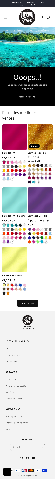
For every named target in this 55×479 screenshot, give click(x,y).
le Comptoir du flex (30, 476)
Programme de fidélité (16, 386)
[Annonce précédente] (5, 4)
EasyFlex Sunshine (12, 275)
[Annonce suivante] (50, 4)
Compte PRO (11, 379)
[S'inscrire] (41, 447)
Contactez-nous (13, 355)
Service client (12, 361)
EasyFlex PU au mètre (13, 215)
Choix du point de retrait (17, 422)
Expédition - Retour (14, 398)
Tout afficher (27, 303)
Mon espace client (14, 416)
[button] (6, 17)
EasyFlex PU (8, 152)
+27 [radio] (37, 182)
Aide (8, 429)
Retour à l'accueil (27, 96)
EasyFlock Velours (37, 215)
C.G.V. (8, 348)
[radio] (4, 162)
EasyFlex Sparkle (37, 152)
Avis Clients (11, 392)
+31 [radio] (12, 178)
